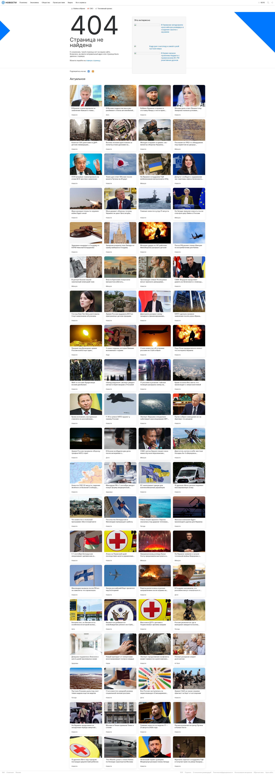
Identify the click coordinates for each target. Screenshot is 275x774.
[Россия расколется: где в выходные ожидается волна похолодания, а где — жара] (189, 615)
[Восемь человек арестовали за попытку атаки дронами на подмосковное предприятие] (120, 135)
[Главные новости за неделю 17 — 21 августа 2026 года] (155, 718)
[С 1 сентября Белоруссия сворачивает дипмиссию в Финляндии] (86, 547)
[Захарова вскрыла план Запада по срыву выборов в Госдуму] (120, 238)
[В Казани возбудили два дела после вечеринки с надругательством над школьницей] (120, 444)
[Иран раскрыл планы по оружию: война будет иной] (86, 204)
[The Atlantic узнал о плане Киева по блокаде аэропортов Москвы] (120, 752)
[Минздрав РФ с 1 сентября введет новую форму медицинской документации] (120, 478)
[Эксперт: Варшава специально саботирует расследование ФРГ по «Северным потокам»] (155, 409)
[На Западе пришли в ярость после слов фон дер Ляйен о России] (189, 204)
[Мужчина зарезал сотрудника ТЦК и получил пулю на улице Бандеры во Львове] (189, 752)
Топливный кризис (105, 8)
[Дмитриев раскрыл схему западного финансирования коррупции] (155, 307)
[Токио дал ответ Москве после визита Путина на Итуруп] (120, 170)
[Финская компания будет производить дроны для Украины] (189, 512)
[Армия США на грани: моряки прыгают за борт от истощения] (189, 684)
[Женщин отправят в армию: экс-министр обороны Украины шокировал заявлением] (155, 135)
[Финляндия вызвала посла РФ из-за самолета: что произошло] (86, 581)
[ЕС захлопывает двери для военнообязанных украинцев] (155, 478)
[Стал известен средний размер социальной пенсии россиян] (120, 684)
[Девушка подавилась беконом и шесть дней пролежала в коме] (86, 649)
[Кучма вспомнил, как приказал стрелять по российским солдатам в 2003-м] (86, 409)
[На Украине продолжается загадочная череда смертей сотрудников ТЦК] (86, 718)
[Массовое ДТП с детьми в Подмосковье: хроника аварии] (155, 615)
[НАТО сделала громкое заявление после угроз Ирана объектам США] (189, 307)
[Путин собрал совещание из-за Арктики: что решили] (189, 409)
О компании (10, 772)
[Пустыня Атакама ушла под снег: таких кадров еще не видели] (86, 684)
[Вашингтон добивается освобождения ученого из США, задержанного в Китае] (120, 615)
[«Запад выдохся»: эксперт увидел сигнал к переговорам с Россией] (120, 375)
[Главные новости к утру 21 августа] (155, 204)
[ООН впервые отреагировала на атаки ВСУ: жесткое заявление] (86, 170)
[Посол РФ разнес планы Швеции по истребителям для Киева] (189, 238)
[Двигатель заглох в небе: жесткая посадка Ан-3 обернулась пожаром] (189, 444)
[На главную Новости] (11, 2)
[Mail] (3, 2)
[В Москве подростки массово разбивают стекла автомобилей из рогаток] (120, 101)
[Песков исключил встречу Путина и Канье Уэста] (189, 718)
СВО (91, 8)
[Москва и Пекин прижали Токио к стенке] (120, 718)
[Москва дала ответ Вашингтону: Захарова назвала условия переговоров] (189, 101)
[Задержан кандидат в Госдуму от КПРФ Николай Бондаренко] (86, 238)
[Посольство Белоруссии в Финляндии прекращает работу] (120, 512)
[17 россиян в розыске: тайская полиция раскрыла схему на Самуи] (155, 375)
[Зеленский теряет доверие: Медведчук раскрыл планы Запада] (155, 752)
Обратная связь (259, 772)
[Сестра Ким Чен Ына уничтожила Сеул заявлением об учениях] (86, 307)
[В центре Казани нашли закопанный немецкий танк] (86, 272)
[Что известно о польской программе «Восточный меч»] (86, 512)
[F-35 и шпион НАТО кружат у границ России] (120, 409)
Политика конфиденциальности (223, 772)
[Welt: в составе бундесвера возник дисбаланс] (86, 375)
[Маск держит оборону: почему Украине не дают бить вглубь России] (120, 204)
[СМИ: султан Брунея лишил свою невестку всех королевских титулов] (155, 444)
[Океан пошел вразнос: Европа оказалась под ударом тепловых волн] (155, 512)
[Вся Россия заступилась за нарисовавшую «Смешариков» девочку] (155, 684)
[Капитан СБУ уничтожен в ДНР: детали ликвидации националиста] (86, 135)
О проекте (188, 772)
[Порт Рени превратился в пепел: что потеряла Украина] (189, 341)
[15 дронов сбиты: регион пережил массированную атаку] (189, 478)
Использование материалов (243, 772)
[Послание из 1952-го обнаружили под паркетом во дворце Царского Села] (189, 135)
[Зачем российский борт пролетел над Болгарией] (120, 581)
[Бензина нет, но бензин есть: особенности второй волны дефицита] (86, 615)
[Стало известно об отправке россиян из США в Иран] (155, 341)
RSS (181, 772)
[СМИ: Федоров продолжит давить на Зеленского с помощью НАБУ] (189, 272)
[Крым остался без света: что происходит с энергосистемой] (189, 375)
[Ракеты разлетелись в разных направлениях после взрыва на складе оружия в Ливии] (155, 581)
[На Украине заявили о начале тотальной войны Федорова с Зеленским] (189, 547)
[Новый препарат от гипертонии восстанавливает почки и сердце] (120, 649)
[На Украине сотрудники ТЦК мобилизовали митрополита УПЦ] (155, 170)
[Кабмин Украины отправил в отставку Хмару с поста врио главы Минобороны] (155, 101)
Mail (3, 772)
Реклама (18, 772)
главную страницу (93, 60)
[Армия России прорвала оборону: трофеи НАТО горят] (86, 444)
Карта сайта (269, 772)
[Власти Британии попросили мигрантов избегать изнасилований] (120, 272)
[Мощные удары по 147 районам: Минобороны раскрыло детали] (155, 238)
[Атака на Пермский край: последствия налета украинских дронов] (120, 547)
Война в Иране (79, 8)
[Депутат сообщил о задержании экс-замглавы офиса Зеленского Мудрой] (189, 170)
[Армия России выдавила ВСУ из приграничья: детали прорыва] (120, 307)
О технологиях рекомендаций (202, 772)
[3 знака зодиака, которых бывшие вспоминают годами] (120, 341)
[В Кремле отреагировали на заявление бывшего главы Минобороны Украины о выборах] (86, 101)
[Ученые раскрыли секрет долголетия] (189, 649)
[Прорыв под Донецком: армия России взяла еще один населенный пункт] (86, 341)
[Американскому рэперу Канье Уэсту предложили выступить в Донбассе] (155, 547)
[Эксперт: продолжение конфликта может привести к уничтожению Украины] (155, 649)
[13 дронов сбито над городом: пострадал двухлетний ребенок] (86, 752)
